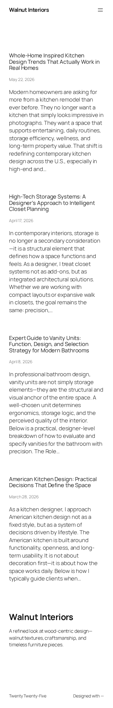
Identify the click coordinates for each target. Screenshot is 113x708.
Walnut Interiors (29, 9)
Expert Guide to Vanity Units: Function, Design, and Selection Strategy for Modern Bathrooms (49, 344)
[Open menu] (100, 10)
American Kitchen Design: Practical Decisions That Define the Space (53, 482)
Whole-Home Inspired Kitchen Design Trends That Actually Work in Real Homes (54, 61)
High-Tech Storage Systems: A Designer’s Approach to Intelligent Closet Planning (52, 202)
